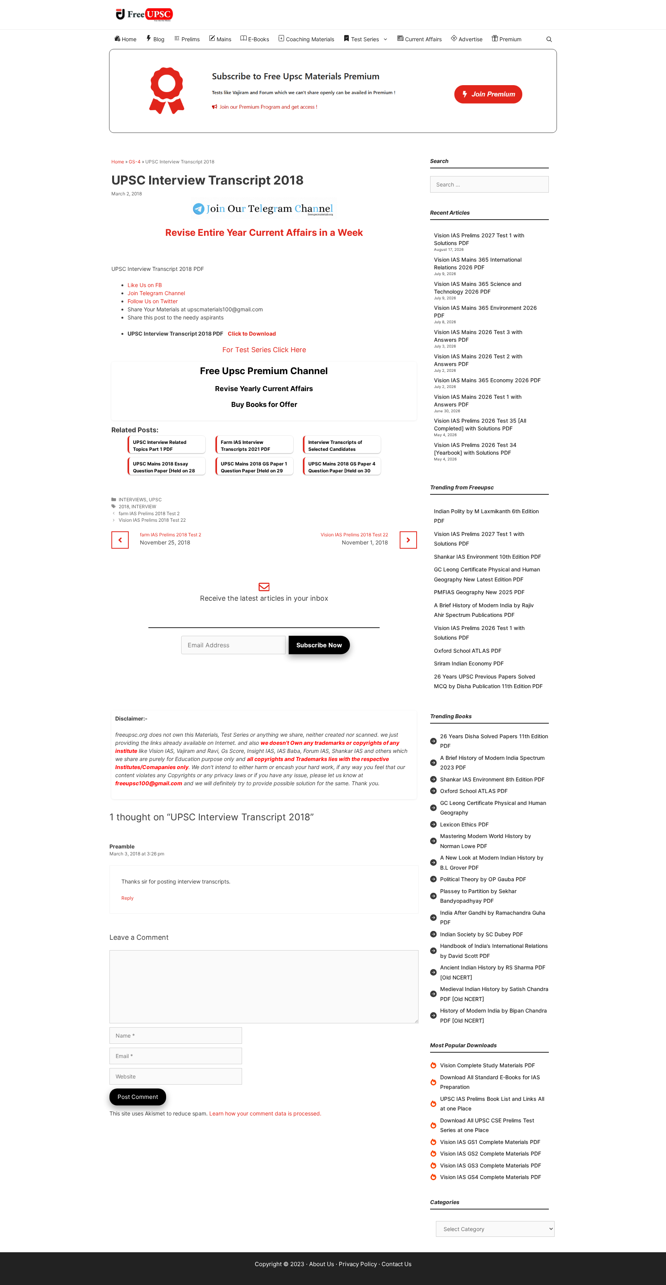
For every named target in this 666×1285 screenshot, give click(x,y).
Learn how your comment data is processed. (265, 1113)
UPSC (155, 499)
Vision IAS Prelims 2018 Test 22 (152, 520)
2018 (124, 506)
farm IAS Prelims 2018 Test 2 (149, 513)
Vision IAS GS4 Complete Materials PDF (490, 1177)
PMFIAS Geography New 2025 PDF (479, 592)
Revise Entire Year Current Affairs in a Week (264, 232)
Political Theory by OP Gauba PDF (483, 879)
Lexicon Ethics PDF (464, 824)
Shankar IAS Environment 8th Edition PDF (492, 779)
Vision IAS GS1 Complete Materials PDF (490, 1142)
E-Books (258, 39)
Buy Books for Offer (264, 404)
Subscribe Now (319, 645)
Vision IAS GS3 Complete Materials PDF (490, 1165)
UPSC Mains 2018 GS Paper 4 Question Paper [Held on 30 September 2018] (341, 469)
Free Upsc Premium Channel (264, 370)
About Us (321, 1264)
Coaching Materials (309, 39)
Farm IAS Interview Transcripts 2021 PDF (245, 445)
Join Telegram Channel (156, 293)
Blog (158, 39)
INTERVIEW (143, 506)
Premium (509, 39)
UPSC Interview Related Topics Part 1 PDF (160, 445)
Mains (223, 39)
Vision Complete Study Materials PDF (487, 1065)
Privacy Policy (358, 1264)
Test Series (364, 39)
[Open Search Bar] (549, 39)
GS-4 (135, 162)
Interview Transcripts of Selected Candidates (335, 445)
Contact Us (397, 1264)
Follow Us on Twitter (153, 301)
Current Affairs (423, 39)
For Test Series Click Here (264, 350)
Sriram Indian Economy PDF (469, 663)
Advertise (470, 39)
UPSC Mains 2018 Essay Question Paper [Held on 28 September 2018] (164, 469)
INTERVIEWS (132, 499)
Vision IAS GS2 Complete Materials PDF (490, 1153)
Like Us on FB (145, 285)
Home (128, 39)
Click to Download (252, 333)
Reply (127, 898)
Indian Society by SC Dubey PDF (481, 934)
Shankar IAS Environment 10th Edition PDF (487, 556)
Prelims (190, 39)
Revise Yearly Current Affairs (264, 389)
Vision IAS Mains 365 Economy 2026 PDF (487, 380)
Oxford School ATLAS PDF (467, 650)
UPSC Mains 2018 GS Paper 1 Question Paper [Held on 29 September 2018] (254, 469)
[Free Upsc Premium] (333, 91)
